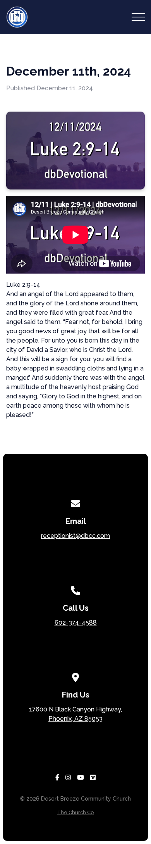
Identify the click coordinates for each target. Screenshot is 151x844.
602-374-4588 (76, 622)
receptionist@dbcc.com (75, 535)
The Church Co (75, 812)
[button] (138, 17)
